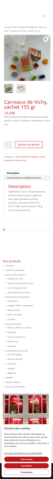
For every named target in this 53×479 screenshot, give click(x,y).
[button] (45, 39)
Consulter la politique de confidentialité (23, 453)
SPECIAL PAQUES (13, 382)
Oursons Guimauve (16, 337)
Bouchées (11, 332)
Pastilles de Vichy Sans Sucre (20, 283)
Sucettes (11, 319)
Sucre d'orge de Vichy (17, 288)
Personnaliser (27, 472)
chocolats (9, 265)
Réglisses (11, 373)
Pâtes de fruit (20, 160)
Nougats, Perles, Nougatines (20, 305)
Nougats (11, 368)
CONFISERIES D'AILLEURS (16, 351)
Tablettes (11, 346)
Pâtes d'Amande (14, 314)
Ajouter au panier (29, 144)
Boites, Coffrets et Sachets (19, 327)
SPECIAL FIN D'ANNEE (15, 387)
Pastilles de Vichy (15, 278)
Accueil (7, 27)
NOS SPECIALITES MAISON (25, 27)
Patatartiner (12, 341)
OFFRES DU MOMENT (15, 270)
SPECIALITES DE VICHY (15, 275)
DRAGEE (9, 377)
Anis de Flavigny (14, 354)
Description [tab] (13, 173)
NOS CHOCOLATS (13, 324)
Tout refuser (26, 466)
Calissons (11, 363)
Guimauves (12, 301)
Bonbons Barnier (15, 359)
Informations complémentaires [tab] (24, 177)
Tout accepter (26, 459)
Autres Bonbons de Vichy (18, 292)
